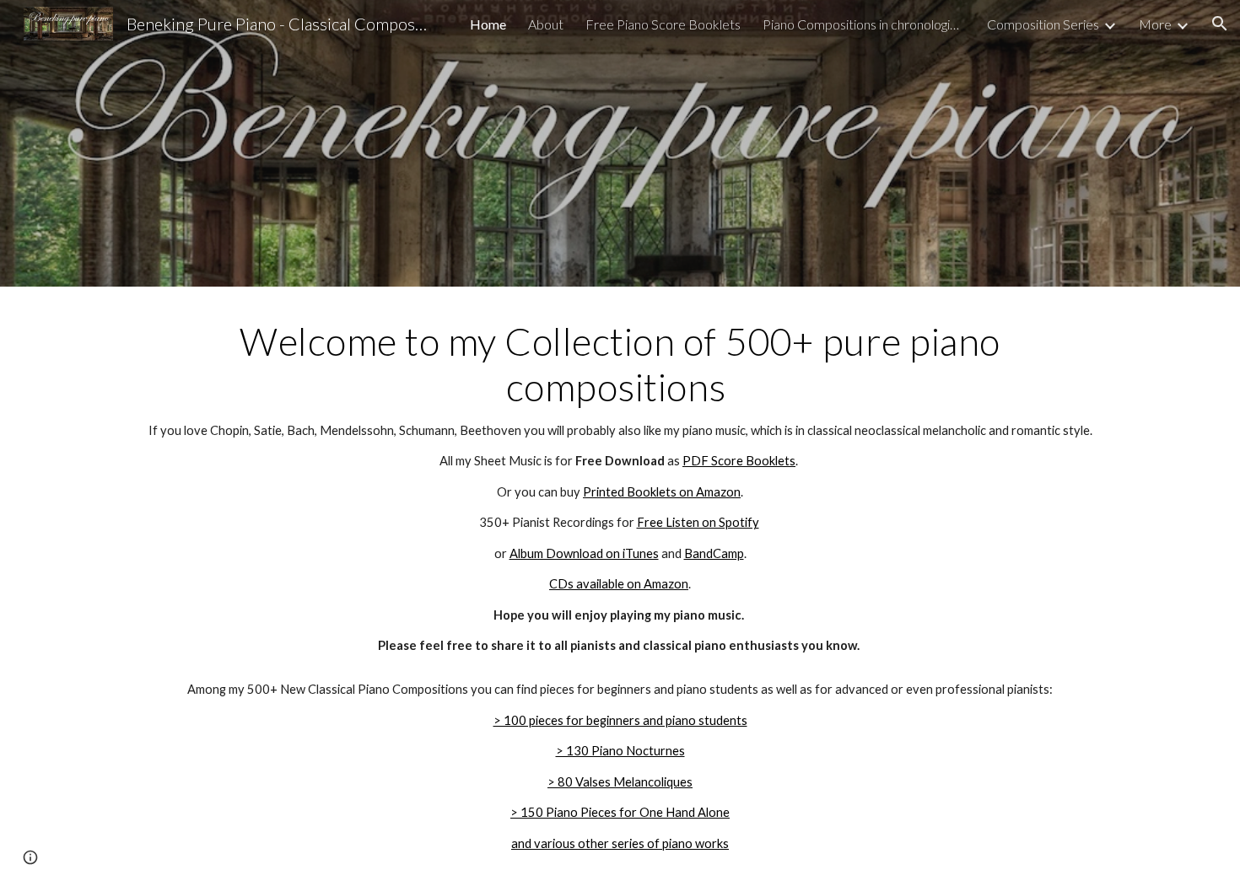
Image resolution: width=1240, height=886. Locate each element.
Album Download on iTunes (584, 553)
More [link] (1155, 24)
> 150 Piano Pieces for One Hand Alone (620, 812)
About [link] (545, 24)
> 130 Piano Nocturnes (620, 751)
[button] (1220, 23)
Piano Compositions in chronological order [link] (864, 24)
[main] (620, 487)
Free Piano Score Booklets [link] (663, 24)
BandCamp (714, 553)
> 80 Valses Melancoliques (620, 782)
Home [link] (488, 24)
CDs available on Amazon (618, 584)
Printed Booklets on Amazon (662, 492)
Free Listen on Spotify (698, 522)
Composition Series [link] (1043, 24)
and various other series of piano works (620, 843)
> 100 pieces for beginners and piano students (620, 720)
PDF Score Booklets (738, 461)
